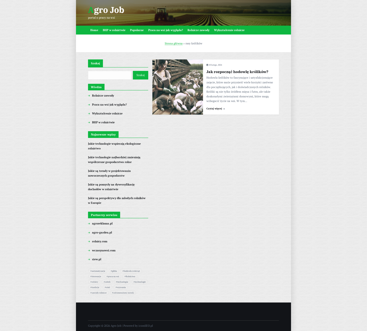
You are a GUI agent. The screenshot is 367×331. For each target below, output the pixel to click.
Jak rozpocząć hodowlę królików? (237, 71)
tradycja (95, 287)
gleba (114, 271)
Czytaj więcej (214, 108)
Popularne (137, 30)
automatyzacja (98, 271)
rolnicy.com (99, 241)
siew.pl (96, 259)
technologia (122, 281)
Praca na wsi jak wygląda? (165, 30)
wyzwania (121, 287)
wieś (108, 287)
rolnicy (95, 281)
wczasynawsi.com (104, 250)
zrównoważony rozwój (123, 292)
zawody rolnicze (99, 292)
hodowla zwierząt (132, 271)
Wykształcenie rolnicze (229, 30)
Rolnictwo (130, 276)
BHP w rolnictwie (114, 30)
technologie (140, 281)
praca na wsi (113, 276)
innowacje (96, 276)
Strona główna (174, 43)
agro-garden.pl (102, 232)
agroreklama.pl (102, 223)
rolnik (107, 281)
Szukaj (95, 63)
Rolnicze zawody (198, 30)
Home (94, 30)
